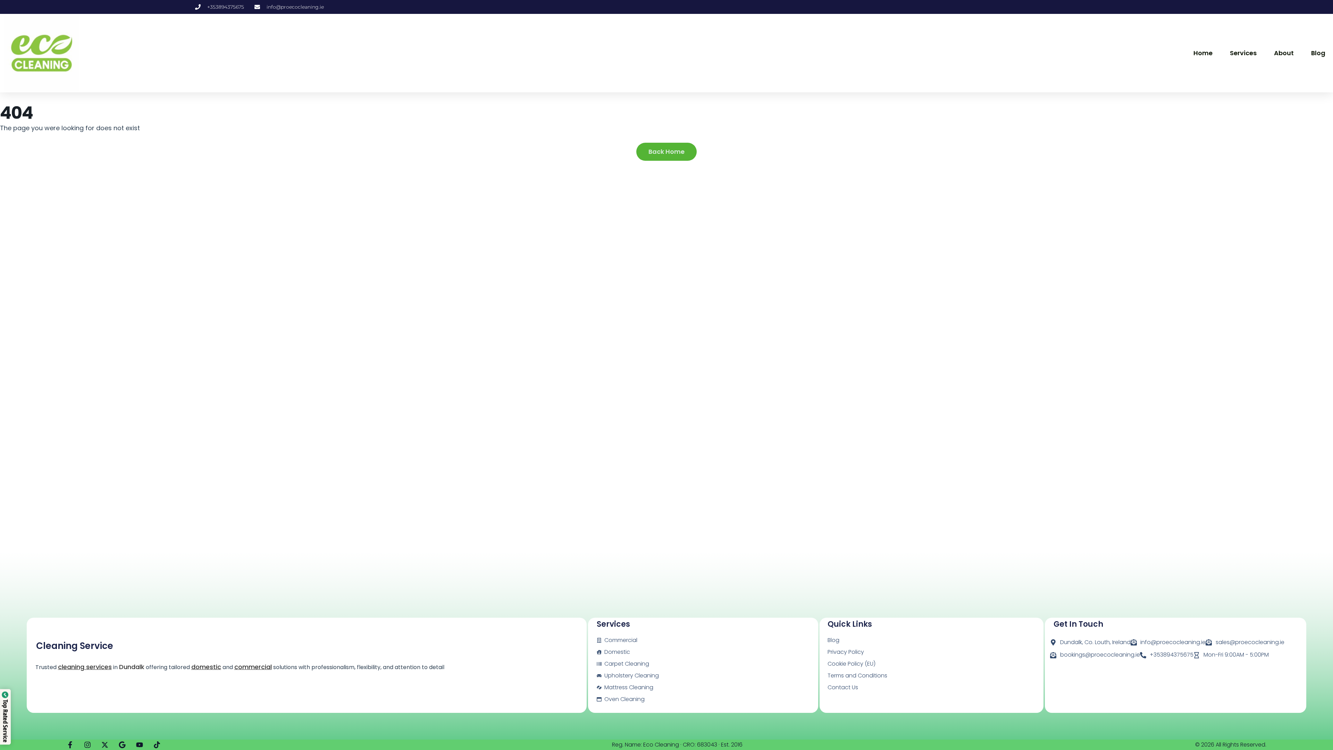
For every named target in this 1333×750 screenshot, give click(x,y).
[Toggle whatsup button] (1313, 733)
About (1284, 53)
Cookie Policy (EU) (851, 664)
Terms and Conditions (857, 676)
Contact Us (843, 687)
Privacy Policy (846, 652)
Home (1203, 53)
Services (1243, 53)
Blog (1318, 53)
